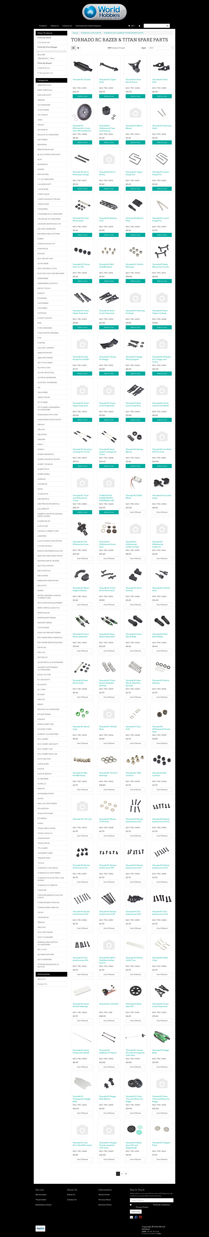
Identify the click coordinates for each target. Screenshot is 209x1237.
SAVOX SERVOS (44, 774)
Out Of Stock (135, 512)
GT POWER (42, 402)
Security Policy (105, 1205)
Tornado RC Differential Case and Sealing (107, 128)
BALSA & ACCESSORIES (48, 135)
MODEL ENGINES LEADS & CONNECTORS (49, 597)
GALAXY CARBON (45, 348)
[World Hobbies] (104, 11)
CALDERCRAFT (44, 184)
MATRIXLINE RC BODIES (48, 561)
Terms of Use (104, 1195)
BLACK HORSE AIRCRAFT (49, 154)
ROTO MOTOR (44, 759)
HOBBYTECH (43, 469)
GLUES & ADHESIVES (46, 377)
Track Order (41, 1200)
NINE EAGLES (43, 613)
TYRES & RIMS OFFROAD (48, 902)
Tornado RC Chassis (82, 79)
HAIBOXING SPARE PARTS (49, 420)
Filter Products (44, 33)
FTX (39, 338)
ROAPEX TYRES (44, 729)
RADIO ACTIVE (44, 675)
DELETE (44, 68)
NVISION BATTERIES (46, 618)
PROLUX (41, 652)
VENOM (41, 922)
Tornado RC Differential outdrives (157, 544)
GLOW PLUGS (43, 368)
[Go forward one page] (126, 1174)
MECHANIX (42, 576)
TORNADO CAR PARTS (47, 868)
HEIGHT (41, 425)
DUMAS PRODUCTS (46, 244)
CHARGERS (42, 209)
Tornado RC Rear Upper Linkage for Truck (107, 451)
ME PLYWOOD (44, 571)
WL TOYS (42, 950)
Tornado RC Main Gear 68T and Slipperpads (134, 1145)
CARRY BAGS (43, 194)
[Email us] (131, 1217)
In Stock (44, 42)
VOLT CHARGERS (45, 937)
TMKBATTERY (44, 858)
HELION (41, 429)
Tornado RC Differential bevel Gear (107, 544)
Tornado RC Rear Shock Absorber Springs (133, 683)
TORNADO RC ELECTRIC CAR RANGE (50, 879)
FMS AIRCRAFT (44, 95)
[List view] (78, 48)
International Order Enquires (88, 26)
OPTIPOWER (43, 628)
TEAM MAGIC (43, 838)
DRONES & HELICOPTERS (48, 234)
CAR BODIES (42, 189)
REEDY (40, 704)
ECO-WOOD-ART (45, 259)
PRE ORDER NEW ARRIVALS (49, 638)
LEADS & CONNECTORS (48, 531)
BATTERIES (42, 140)
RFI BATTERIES (44, 714)
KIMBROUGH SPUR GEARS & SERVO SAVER (50, 515)
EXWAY (41, 293)
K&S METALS (43, 499)
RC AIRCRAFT (43, 680)
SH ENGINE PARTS (45, 794)
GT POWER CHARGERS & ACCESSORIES (48, 408)
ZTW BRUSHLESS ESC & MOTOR (48, 965)
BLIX (39, 159)
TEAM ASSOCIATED (46, 828)
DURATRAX (42, 249)
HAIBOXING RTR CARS (47, 415)
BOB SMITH (42, 164)
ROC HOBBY (42, 739)
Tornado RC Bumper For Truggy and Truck (161, 359)
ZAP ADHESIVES (44, 959)
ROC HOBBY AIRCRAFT (47, 744)
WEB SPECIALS (44, 85)
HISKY (40, 444)
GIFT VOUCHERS (44, 363)
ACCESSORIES (43, 105)
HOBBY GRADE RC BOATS (48, 459)
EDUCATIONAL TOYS (47, 268)
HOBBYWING (43, 474)
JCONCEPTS (42, 494)
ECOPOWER (43, 263)
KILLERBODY (43, 509)
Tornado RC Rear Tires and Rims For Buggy (161, 1099)
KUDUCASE (42, 526)
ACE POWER (43, 110)
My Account (41, 1195)
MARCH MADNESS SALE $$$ (50, 551)
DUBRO (40, 239)
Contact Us (67, 26)
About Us (55, 26)
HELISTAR (42, 434)
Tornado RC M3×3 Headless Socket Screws (107, 960)
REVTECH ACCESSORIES (48, 709)
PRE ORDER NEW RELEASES (49, 642)
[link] (136, 1217)
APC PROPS (42, 115)
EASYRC (41, 254)
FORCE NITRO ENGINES (48, 333)
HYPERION (42, 484)
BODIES (40, 169)
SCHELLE (41, 784)
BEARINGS (42, 145)
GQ (38, 387)
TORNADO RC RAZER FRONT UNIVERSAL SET (107, 498)
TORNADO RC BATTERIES (48, 873)
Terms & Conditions (161, 1205)
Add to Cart (82, 96)
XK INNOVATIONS (45, 954)
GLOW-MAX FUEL (45, 373)
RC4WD (41, 694)
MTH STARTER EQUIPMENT (50, 603)
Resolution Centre (43, 1205)
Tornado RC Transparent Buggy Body (82, 1099)
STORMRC (42, 818)
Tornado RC (46, 73)
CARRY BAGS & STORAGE (48, 199)
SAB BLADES (43, 764)
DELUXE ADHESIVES (46, 229)
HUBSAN (41, 479)
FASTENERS (42, 303)
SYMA (40, 823)
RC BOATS (42, 685)
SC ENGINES (42, 779)
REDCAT (41, 699)
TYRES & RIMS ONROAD (48, 907)
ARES (39, 120)
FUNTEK (41, 343)
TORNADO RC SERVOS (47, 885)
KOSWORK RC (44, 521)
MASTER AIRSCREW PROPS (49, 556)
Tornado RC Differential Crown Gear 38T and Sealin (82, 128)
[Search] (167, 26)
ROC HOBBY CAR (45, 749)
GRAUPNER (42, 392)
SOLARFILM (43, 808)
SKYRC (40, 799)
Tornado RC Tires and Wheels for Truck (81, 498)
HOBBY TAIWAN (45, 464)
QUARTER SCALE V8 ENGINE (50, 662)
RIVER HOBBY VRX (45, 724)
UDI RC (40, 912)
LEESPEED (41, 536)
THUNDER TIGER (45, 853)
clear (52, 58)
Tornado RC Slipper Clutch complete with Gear (108, 1145)
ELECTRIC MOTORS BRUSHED (50, 273)
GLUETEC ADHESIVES (47, 382)
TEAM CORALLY (44, 833)
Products (43, 26)
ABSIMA (41, 100)
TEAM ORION (43, 843)
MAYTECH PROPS (45, 566)
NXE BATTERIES (44, 623)
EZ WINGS (42, 298)
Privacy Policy (104, 1200)
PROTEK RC (42, 657)
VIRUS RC (41, 927)
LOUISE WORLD (44, 546)
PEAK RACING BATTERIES (49, 633)
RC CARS (41, 689)
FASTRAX (41, 313)
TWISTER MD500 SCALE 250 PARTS (50, 896)
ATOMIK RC (42, 130)
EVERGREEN (42, 278)
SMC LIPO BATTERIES (47, 803)
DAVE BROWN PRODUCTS (49, 224)
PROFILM (41, 647)
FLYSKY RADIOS (44, 318)
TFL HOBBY (42, 848)
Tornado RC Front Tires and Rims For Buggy (134, 1099)
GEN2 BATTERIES (45, 358)
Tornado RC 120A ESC (109, 1004)
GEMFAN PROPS (44, 353)
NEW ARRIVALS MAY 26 (48, 608)
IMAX (40, 489)
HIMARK (41, 439)
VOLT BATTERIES (45, 932)
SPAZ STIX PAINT (45, 813)
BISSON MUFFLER (45, 149)
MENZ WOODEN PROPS (48, 581)
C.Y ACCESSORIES (45, 179)
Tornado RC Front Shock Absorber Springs (107, 683)
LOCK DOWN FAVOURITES (49, 541)
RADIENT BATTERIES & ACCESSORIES (47, 668)
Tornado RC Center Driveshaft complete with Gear (135, 1052)
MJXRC (40, 590)
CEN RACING (43, 204)
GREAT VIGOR (43, 397)
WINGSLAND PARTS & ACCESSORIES (47, 943)
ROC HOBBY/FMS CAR (47, 754)
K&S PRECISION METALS (48, 504)
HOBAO (40, 449)
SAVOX (40, 769)
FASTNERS (42, 308)
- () (132, 26)
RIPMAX (41, 719)
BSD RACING (43, 174)
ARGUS (40, 125)
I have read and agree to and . (151, 1206)
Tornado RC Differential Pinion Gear (161, 729)
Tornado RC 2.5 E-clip (82, 819)
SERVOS (41, 789)
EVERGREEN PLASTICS (47, 283)
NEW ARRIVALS (44, 90)
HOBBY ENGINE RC (45, 454)
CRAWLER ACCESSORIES (48, 219)
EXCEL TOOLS (43, 288)
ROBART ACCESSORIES (47, 734)
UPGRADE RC (43, 917)
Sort (144, 48)
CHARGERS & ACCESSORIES (49, 214)
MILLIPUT (42, 586)
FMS (39, 323)
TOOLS (40, 863)
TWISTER (41, 890)
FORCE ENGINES (44, 328)
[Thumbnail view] (73, 48)
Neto (159, 1233)
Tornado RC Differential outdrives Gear (132, 544)
